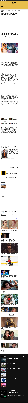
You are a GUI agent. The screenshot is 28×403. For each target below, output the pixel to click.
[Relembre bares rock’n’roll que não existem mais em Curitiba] (3, 360)
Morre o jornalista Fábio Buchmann (5, 166)
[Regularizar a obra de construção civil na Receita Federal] (3, 186)
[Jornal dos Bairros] (14, 2)
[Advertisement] (9, 27)
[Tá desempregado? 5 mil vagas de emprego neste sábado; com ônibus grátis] (3, 380)
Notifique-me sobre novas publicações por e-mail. (7, 214)
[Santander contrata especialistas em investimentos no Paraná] (3, 370)
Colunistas (3, 10)
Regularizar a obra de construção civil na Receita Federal (3, 189)
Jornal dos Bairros (8, 171)
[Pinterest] (10, 20)
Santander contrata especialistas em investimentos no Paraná (13, 368)
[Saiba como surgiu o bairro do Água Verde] (3, 365)
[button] (26, 8)
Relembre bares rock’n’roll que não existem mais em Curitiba (13, 358)
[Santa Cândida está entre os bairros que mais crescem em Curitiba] (3, 375)
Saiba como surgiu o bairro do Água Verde (11, 363)
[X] (8, 20)
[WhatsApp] (12, 20)
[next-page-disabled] (2, 191)
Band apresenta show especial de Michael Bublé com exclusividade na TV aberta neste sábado (14, 167)
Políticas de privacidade (3, 212)
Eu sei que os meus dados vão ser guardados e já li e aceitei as (8, 212)
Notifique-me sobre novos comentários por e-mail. (7, 213)
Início (1, 10)
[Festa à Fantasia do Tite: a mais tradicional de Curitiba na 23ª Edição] (3, 385)
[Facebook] (7, 20)
